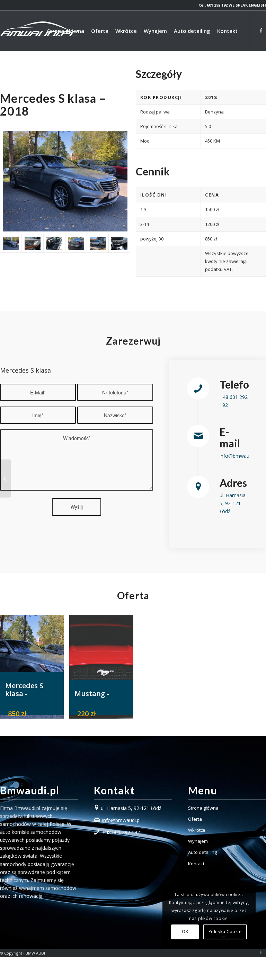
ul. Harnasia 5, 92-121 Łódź (233, 503)
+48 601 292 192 (121, 832)
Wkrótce (196, 830)
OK (185, 932)
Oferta (195, 819)
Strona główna (203, 808)
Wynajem (198, 841)
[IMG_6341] (33, 243)
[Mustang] (5, 478)
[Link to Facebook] (261, 30)
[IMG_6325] (76, 243)
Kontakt (196, 863)
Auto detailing (202, 852)
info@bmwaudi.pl (239, 456)
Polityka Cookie (225, 932)
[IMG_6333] (54, 243)
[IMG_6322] (65, 181)
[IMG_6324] (98, 243)
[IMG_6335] (119, 243)
